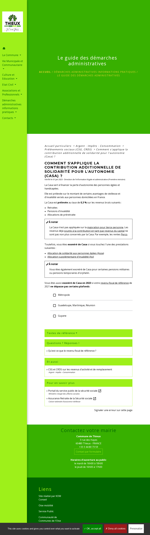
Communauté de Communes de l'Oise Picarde (50, 521)
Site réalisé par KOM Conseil (50, 497)
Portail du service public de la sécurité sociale (75, 390)
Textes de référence (61, 333)
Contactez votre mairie (88, 430)
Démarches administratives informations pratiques (95, 72)
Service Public (46, 511)
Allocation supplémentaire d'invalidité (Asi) (70, 256)
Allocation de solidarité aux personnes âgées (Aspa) (75, 253)
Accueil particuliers (58, 146)
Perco (124, 234)
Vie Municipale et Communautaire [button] (12, 63)
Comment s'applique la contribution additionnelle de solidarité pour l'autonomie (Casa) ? (86, 153)
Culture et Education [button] (8, 76)
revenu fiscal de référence (114, 283)
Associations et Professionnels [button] (11, 92)
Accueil (45, 72)
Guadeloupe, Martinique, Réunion (74, 305)
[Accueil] (13, 23)
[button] (13, 49)
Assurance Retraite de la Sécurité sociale (72, 398)
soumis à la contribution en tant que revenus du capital (94, 230)
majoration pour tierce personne (105, 227)
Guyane (59, 316)
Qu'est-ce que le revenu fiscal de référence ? (72, 350)
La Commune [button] (10, 55)
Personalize (136, 528)
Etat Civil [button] (8, 84)
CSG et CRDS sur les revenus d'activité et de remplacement (80, 369)
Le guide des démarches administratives (88, 75)
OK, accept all (93, 528)
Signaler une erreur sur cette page (113, 410)
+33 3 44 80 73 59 (88, 447)
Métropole (61, 295)
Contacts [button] (8, 118)
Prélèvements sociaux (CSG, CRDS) (69, 149)
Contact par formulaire (88, 451)
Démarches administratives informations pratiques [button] (11, 106)
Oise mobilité (46, 505)
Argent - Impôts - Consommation (98, 146)
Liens (45, 489)
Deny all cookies (116, 528)
